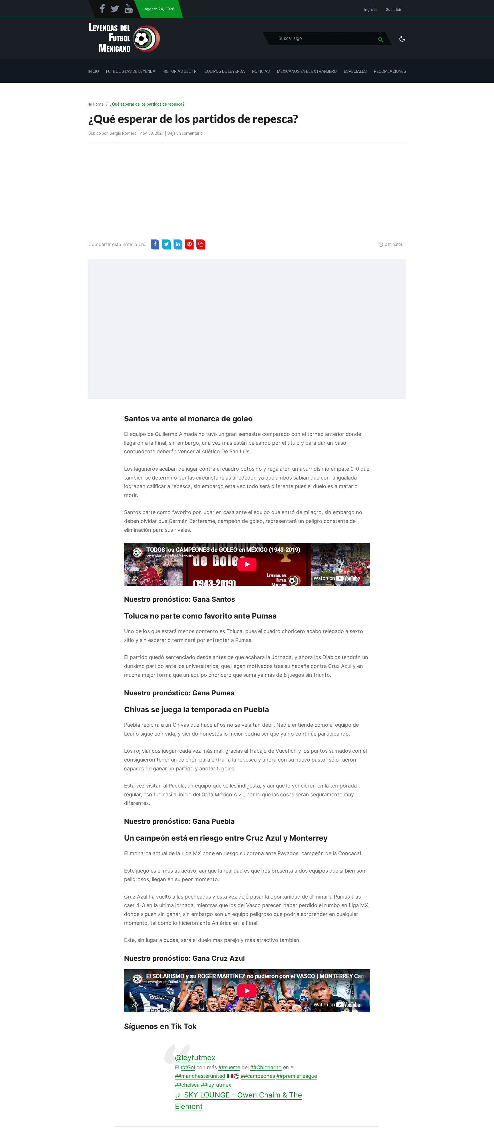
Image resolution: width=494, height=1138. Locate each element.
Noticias (261, 71)
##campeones (258, 1076)
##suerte (229, 1067)
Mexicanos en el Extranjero (307, 71)
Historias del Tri (180, 71)
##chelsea (187, 1085)
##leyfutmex (216, 1085)
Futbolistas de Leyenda (131, 71)
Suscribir (393, 9)
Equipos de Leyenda (225, 71)
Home (98, 104)
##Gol (188, 1067)
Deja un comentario (185, 133)
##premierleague (296, 1076)
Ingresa (370, 9)
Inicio (93, 71)
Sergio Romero (123, 133)
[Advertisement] (247, 189)
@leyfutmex (195, 1057)
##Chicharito (266, 1067)
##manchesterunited (200, 1076)
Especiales (355, 71)
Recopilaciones (390, 71)
